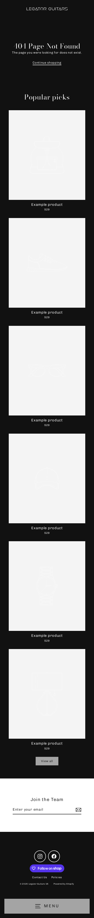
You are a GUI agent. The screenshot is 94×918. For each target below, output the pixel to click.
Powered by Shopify (64, 884)
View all (47, 761)
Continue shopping (47, 62)
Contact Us (39, 877)
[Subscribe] (77, 809)
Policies (56, 877)
